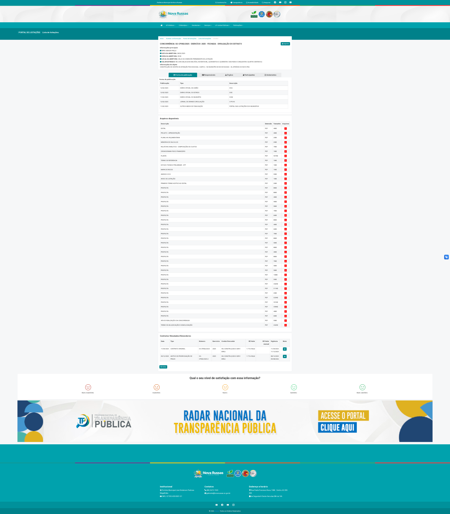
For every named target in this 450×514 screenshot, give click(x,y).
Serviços (207, 25)
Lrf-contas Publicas (222, 25)
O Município (183, 25)
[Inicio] (161, 25)
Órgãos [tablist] (230, 75)
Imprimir (286, 44)
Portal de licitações (189, 38)
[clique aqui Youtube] (228, 505)
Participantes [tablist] (249, 75)
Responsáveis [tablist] (209, 75)
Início (162, 38)
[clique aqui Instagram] (233, 505)
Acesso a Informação (173, 38)
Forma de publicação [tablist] (183, 75)
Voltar (164, 367)
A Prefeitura (170, 25)
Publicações (237, 25)
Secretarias (196, 25)
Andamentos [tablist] (271, 75)
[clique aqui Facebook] (222, 505)
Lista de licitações (204, 38)
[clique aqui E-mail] (217, 505)
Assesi (216, 511)
